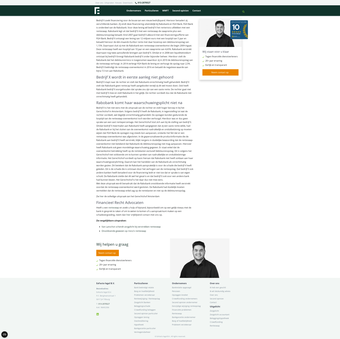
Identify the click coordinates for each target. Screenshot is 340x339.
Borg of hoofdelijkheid (182, 321)
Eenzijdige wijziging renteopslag (186, 306)
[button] (242, 10)
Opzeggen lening (141, 317)
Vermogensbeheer (142, 332)
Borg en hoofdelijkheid (144, 291)
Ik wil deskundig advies (220, 291)
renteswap (113, 207)
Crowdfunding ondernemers (184, 298)
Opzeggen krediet (180, 295)
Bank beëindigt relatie (144, 287)
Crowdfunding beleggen (145, 310)
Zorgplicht (214, 311)
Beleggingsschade (142, 306)
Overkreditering (141, 321)
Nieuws (118, 2)
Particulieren (152, 10)
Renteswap (177, 313)
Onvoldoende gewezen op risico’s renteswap (124, 230)
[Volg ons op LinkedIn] (97, 314)
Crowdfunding (216, 322)
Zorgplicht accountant (219, 314)
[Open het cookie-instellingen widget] (4, 334)
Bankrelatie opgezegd (181, 287)
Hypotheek (139, 324)
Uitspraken (109, 2)
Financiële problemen (181, 310)
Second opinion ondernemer (184, 302)
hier (102, 196)
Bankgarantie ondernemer (184, 317)
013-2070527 (143, 2)
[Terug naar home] (97, 10)
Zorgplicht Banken (142, 302)
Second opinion (180, 10)
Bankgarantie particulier (145, 328)
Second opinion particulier (146, 313)
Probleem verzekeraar (182, 324)
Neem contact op (220, 72)
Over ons (99, 2)
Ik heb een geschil (218, 287)
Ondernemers (133, 10)
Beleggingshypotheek (219, 318)
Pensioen (176, 291)
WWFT (165, 10)
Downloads (128, 2)
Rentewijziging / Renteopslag (147, 298)
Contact (196, 10)
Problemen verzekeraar (144, 295)
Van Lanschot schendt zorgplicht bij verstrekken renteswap (131, 226)
